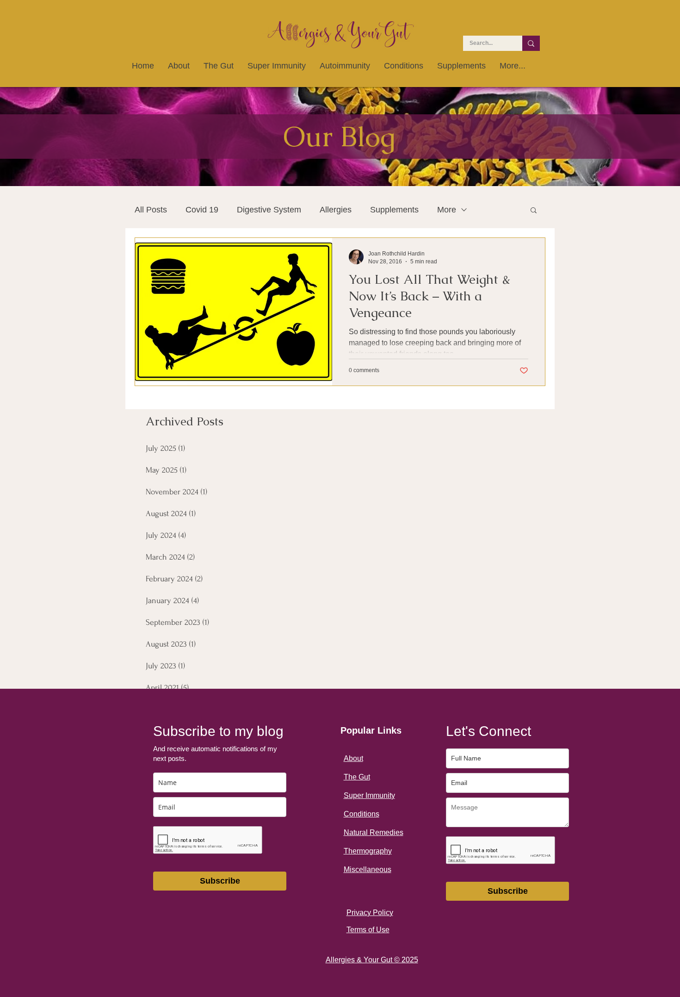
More (446, 209)
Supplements (394, 209)
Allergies (336, 209)
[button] (533, 211)
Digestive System (269, 209)
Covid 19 (201, 209)
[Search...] (531, 43)
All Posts (151, 209)
